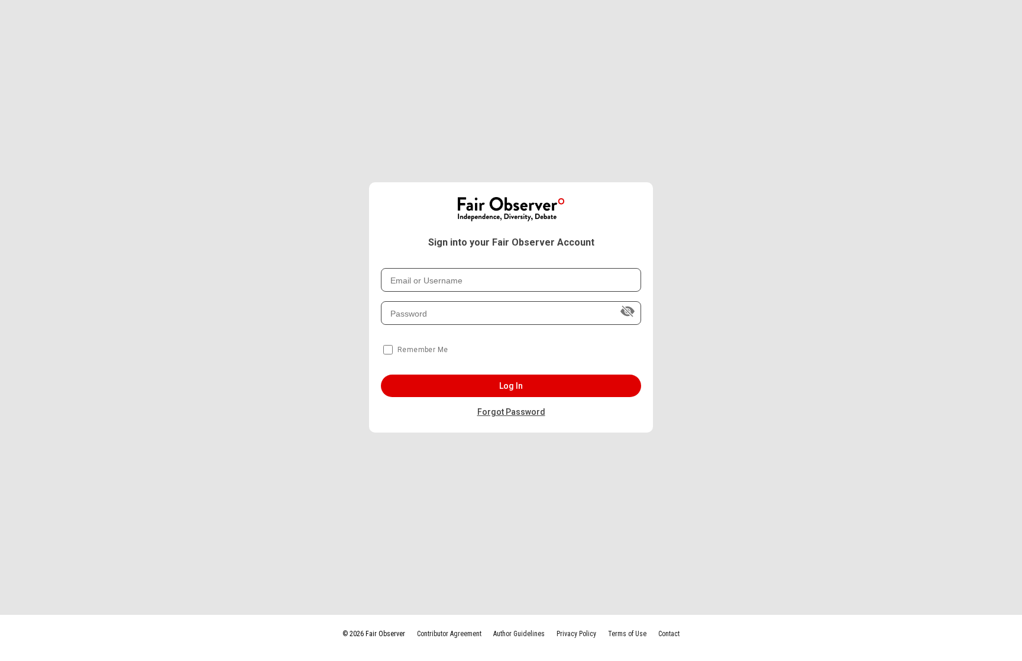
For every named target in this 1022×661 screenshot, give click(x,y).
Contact (669, 634)
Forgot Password (511, 412)
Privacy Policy (576, 634)
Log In (511, 386)
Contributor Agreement (449, 634)
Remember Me (422, 350)
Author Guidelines (519, 634)
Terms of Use (627, 634)
